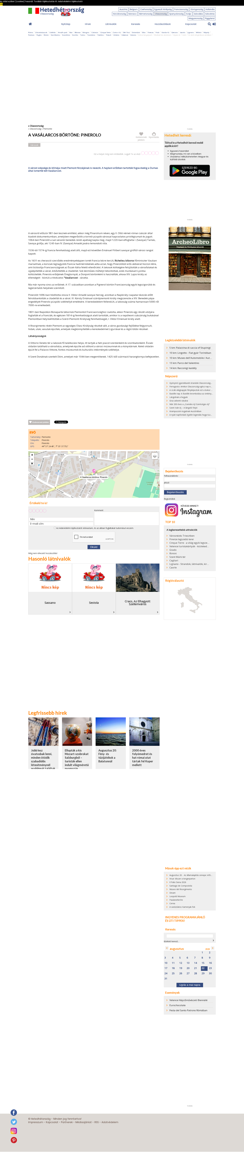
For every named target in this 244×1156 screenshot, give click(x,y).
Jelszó (166, 482)
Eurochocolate (177, 1005)
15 (203, 962)
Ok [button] (1, 4)
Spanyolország (176, 13)
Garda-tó (165, 32)
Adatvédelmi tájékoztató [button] (70, 1)
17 (166, 968)
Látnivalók (110, 24)
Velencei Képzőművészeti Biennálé (188, 1000)
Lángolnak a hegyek (178, 397)
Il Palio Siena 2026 (177, 882)
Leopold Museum (177, 896)
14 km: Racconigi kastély (183, 368)
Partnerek (67, 1122)
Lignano (190, 32)
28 (195, 973)
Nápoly (206, 32)
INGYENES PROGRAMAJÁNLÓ (185, 917)
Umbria (116, 35)
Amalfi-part (62, 32)
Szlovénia (209, 13)
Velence (124, 35)
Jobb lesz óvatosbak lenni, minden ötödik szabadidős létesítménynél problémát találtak (43, 759)
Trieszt (108, 35)
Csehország (146, 9)
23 (210, 968)
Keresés (135, 24)
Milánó (198, 32)
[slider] (150, 153)
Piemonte (47, 128)
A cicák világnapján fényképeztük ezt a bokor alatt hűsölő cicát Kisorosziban (204, 390)
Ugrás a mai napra (189, 985)
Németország (145, 13)
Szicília (75, 35)
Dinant (172, 892)
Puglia (39, 35)
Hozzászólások (163, 24)
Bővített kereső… (171, 941)
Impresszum (35, 1122)
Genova (174, 32)
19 (180, 968)
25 (173, 973)
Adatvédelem (110, 1122)
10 (166, 962)
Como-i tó (117, 32)
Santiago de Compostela (180, 885)
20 (188, 968)
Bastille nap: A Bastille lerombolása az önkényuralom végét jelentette (201, 393)
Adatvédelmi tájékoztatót (70, 528)
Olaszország (161, 13)
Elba (143, 32)
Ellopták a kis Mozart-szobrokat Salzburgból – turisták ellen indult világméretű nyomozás (77, 759)
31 (166, 978)
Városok (34, 145)
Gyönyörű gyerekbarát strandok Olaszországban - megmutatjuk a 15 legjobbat (205, 383)
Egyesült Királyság (163, 9)
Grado (173, 549)
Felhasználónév (171, 475)
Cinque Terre (105, 32)
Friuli (157, 32)
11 (173, 962)
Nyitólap (65, 24)
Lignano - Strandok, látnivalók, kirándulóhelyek (189, 564)
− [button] (32, 459)
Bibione (77, 32)
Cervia (172, 903)
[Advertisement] (94, 202)
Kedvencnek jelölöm (40, 422)
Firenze (150, 32)
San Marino (55, 35)
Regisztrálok (169, 498)
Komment (98, 510)
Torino (82, 35)
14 (195, 962)
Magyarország (195, 18)
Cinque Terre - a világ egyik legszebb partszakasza (189, 542)
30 (210, 973)
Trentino (100, 35)
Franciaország (181, 9)
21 (195, 968)
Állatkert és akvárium (162, 35)
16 (210, 962)
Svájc (188, 13)
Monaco (132, 13)
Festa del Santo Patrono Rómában (188, 1010)
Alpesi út (176, 35)
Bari (70, 32)
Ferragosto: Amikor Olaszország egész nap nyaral (192, 386)
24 (166, 973)
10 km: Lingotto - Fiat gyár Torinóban (190, 352)
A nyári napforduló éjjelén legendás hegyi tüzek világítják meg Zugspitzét (202, 414)
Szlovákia (198, 13)
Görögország (196, 9)
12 (180, 962)
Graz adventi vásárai (178, 400)
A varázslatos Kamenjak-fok (182, 907)
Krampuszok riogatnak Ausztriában (185, 411)
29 (203, 973)
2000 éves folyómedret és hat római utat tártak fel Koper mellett (142, 758)
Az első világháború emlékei (199, 35)
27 (188, 973)
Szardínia (66, 35)
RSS (96, 1122)
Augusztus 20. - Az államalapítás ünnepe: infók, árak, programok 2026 (201, 875)
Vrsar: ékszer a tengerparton (182, 878)
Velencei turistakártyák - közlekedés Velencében (189, 546)
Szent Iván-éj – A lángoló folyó (183, 407)
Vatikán (52, 32)
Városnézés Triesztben (181, 535)
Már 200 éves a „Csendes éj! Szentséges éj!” (189, 404)
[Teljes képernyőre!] (32, 463)
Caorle (173, 567)
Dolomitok (136, 32)
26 (180, 973)
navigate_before (167, 948)
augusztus (177, 949)
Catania (94, 32)
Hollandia (210, 9)
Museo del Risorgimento (180, 889)
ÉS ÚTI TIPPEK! (175, 920)
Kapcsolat (191, 24)
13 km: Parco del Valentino (184, 363)
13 (188, 962)
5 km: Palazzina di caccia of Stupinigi (190, 347)
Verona (133, 35)
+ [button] (32, 455)
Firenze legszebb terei (181, 539)
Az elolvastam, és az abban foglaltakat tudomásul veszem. (95, 528)
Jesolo (182, 32)
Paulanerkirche (176, 899)
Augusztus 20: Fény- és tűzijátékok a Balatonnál (107, 756)
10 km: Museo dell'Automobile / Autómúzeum (195, 357)
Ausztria (123, 9)
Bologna (86, 32)
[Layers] (155, 456)
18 (173, 968)
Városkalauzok (41, 32)
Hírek (88, 24)
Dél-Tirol (126, 32)
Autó (184, 35)
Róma (30, 32)
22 (203, 968)
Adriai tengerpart (145, 35)
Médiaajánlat (83, 1122)
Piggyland (209, 18)
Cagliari (173, 560)
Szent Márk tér (177, 557)
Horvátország (119, 13)
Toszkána (91, 35)
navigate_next (213, 940)
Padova (31, 35)
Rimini (46, 35)
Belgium (134, 9)
